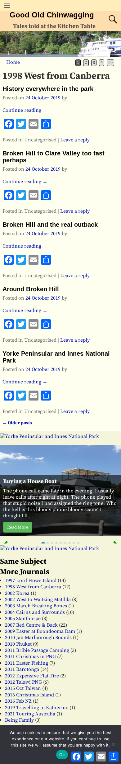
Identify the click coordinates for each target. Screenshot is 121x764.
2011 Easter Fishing (26, 663)
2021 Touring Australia (30, 714)
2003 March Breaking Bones (36, 606)
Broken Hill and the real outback (50, 224)
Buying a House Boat (29, 481)
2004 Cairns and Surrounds (35, 612)
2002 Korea (17, 593)
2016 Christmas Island (29, 695)
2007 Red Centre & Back (31, 625)
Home (13, 62)
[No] (113, 744)
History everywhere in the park (47, 88)
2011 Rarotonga (22, 669)
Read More (17, 527)
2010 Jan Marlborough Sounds (38, 637)
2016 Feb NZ (18, 701)
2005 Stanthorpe (23, 618)
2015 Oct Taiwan (23, 688)
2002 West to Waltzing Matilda (38, 599)
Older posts (17, 423)
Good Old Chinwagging (52, 15)
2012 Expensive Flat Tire (32, 676)
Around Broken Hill (30, 289)
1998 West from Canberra (33, 587)
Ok (62, 754)
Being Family (19, 720)
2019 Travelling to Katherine (36, 708)
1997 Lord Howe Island (30, 580)
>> (110, 62)
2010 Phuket (18, 644)
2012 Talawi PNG (23, 682)
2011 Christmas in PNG (30, 656)
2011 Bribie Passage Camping (37, 650)
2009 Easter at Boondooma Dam (40, 631)
